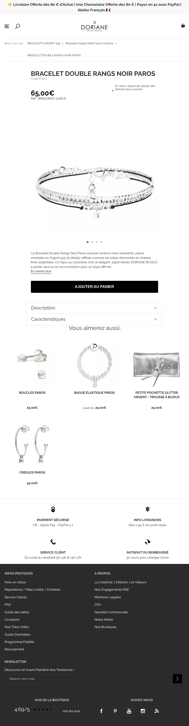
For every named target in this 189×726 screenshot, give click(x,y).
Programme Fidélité (19, 642)
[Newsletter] (177, 678)
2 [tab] (92, 242)
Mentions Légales (107, 597)
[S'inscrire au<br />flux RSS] (156, 711)
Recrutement (14, 649)
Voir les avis (71, 711)
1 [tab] (87, 242)
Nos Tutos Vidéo (17, 627)
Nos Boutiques (105, 627)
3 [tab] (96, 242)
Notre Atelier (103, 620)
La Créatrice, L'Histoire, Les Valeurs (120, 582)
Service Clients (16, 597)
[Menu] (7, 26)
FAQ (8, 605)
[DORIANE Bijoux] (94, 26)
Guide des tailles (17, 612)
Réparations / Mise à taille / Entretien (33, 590)
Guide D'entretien (17, 635)
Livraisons (12, 620)
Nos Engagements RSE (111, 590)
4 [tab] (101, 242)
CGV (97, 605)
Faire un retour (15, 582)
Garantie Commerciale (111, 612)
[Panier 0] (183, 25)
